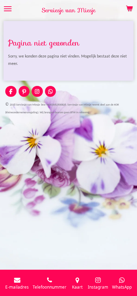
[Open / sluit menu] (7, 9)
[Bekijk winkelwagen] (129, 9)
